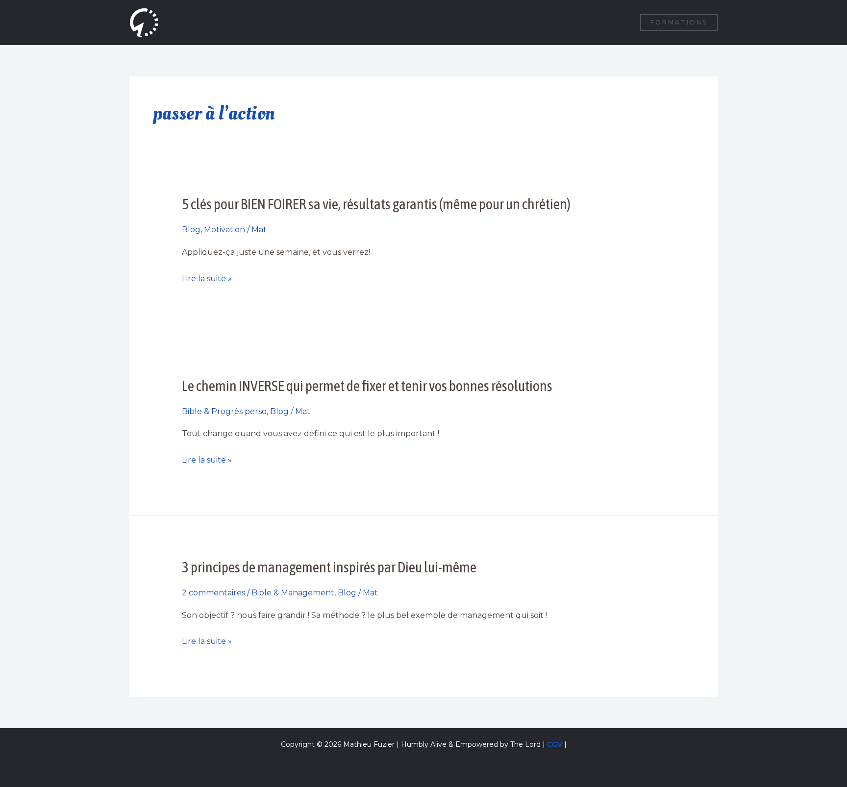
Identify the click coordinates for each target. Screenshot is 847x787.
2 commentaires (213, 592)
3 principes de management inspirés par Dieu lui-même (329, 567)
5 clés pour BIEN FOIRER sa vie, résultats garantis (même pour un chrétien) (376, 204)
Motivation (224, 229)
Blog (191, 229)
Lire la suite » (207, 278)
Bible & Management (292, 592)
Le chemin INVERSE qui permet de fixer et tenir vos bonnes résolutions (367, 385)
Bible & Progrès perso (224, 411)
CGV (554, 744)
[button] (679, 22)
